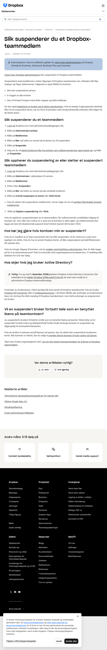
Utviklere (42, 560)
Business (43, 497)
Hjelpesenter (8, 11)
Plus (40, 488)
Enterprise (43, 501)
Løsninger (13, 506)
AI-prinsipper (14, 570)
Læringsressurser (16, 579)
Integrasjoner (14, 497)
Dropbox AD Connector (15, 293)
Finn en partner (45, 582)
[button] (5, 19)
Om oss (71, 543)
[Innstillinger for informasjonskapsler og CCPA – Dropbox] (42, 630)
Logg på (11, 125)
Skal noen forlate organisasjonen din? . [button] (52, 343)
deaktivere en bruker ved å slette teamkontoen (40, 106)
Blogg (41, 543)
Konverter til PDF (75, 519)
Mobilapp (13, 493)
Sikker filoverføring (76, 501)
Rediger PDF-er (75, 510)
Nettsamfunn (44, 565)
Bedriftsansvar (74, 556)
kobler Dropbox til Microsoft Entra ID (45, 277)
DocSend (43, 510)
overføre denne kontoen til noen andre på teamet (72, 335)
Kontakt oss (14, 547)
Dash (41, 506)
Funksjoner (14, 501)
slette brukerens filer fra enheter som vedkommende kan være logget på (57, 150)
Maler (11, 523)
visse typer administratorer (68, 62)
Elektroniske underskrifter (79, 514)
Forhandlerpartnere (47, 574)
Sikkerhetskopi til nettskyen (80, 506)
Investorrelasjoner (76, 552)
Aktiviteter (43, 547)
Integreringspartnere (48, 578)
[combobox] (53, 19)
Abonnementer (45, 523)
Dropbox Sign (45, 514)
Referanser (43, 569)
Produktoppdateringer (48, 527)
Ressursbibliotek (46, 556)
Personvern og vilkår (18, 552)
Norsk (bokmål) (15, 609)
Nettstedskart (15, 575)
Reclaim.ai (43, 519)
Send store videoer (76, 493)
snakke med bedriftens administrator (64, 249)
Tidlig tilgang (15, 514)
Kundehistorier (45, 552)
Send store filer (75, 488)
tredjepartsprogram (44, 293)
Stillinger (72, 547)
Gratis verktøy (15, 527)
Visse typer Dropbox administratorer (22, 75)
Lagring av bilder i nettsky (79, 497)
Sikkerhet (13, 510)
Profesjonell (44, 493)
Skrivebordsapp (16, 488)
